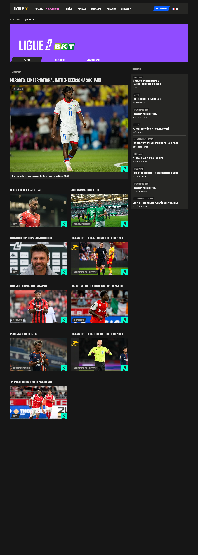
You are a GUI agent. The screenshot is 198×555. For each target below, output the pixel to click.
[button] (161, 8)
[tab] (27, 59)
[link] (16, 19)
